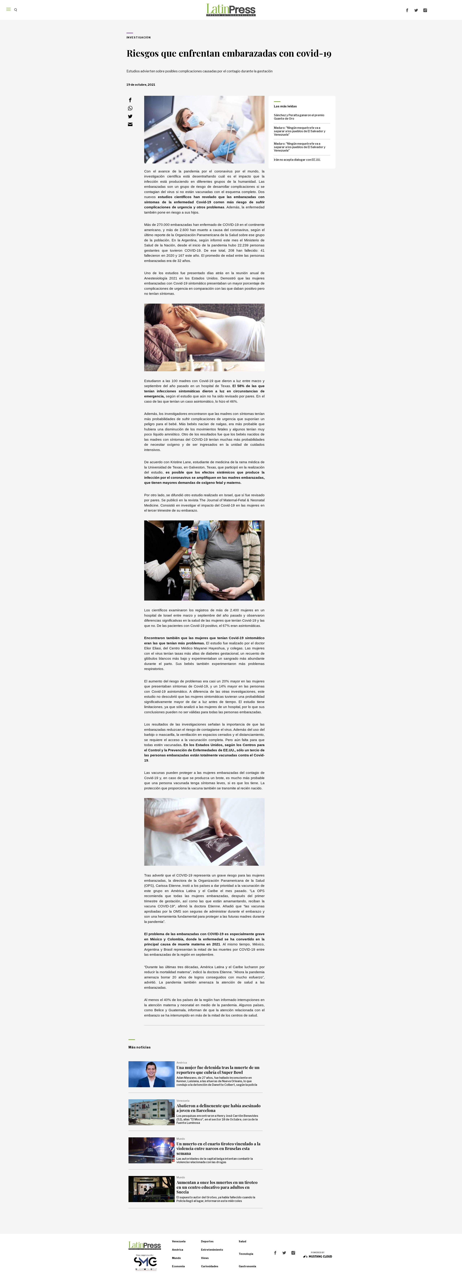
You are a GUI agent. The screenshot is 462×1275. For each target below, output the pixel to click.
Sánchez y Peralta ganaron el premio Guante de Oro (299, 116)
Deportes (207, 1241)
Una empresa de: (144, 1255)
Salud (242, 1241)
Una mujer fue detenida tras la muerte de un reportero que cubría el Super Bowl (218, 1070)
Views (205, 1257)
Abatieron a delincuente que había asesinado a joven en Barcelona (218, 1108)
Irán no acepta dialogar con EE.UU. (297, 159)
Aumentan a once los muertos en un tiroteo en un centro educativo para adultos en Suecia (217, 1187)
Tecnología (246, 1253)
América (177, 1249)
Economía (178, 1266)
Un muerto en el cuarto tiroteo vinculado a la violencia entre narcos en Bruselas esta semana (218, 1148)
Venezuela (179, 1241)
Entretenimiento (212, 1249)
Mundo (176, 1257)
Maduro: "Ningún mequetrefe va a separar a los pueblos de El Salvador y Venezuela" (299, 131)
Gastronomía (247, 1266)
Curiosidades (209, 1266)
